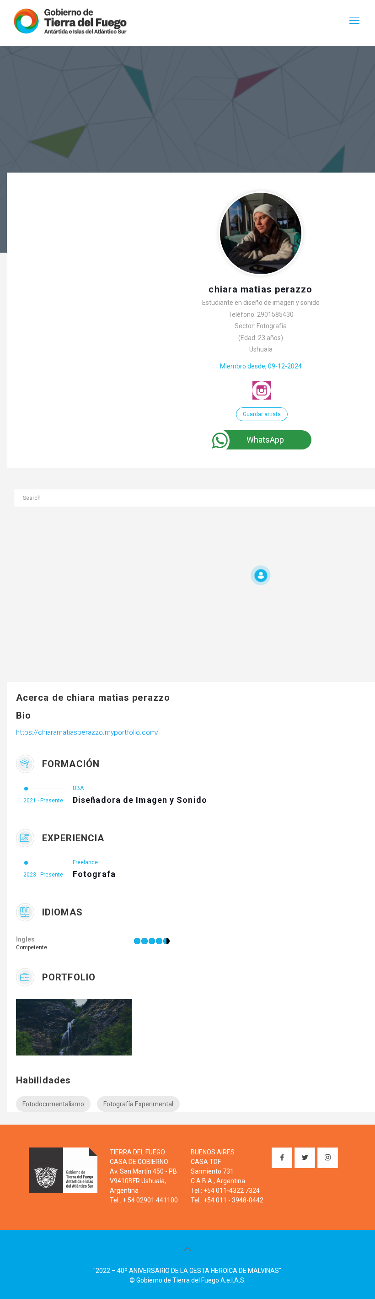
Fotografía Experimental (138, 1104)
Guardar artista (262, 414)
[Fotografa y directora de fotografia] (62, 1027)
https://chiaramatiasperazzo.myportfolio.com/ (87, 732)
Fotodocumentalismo (53, 1104)
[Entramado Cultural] (70, 20)
